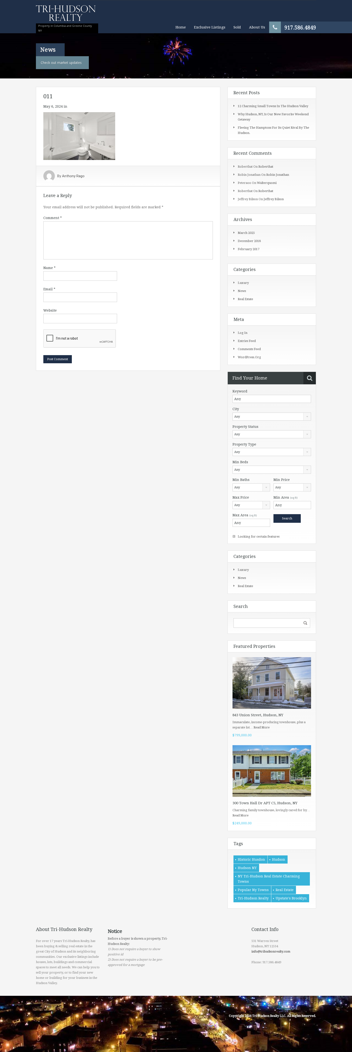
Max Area (245, 515)
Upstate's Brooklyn (291, 898)
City (236, 409)
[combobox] (272, 417)
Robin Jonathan (277, 174)
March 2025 (246, 233)
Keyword (240, 391)
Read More (262, 727)
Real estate (245, 299)
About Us (257, 27)
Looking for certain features (258, 536)
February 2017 (248, 249)
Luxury (243, 283)
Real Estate (285, 890)
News (242, 291)
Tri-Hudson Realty (253, 898)
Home (181, 27)
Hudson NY (247, 868)
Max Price (241, 497)
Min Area (285, 497)
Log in (242, 333)
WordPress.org (249, 357)
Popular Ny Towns (253, 890)
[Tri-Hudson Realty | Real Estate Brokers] (66, 15)
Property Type (244, 444)
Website (50, 310)
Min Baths (241, 480)
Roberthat (265, 166)
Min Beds (240, 462)
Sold (237, 27)
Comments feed (249, 349)
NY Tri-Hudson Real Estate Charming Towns (269, 878)
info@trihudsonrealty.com (270, 951)
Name (49, 268)
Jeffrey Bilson (274, 199)
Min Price (281, 480)
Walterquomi (267, 183)
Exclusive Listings (209, 27)
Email (49, 289)
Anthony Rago (73, 176)
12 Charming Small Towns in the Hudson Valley (273, 106)
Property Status (245, 427)
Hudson (278, 859)
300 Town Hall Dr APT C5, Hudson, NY (265, 803)
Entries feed (247, 341)
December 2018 (249, 241)
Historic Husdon (251, 859)
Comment (52, 218)
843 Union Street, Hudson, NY (258, 715)
